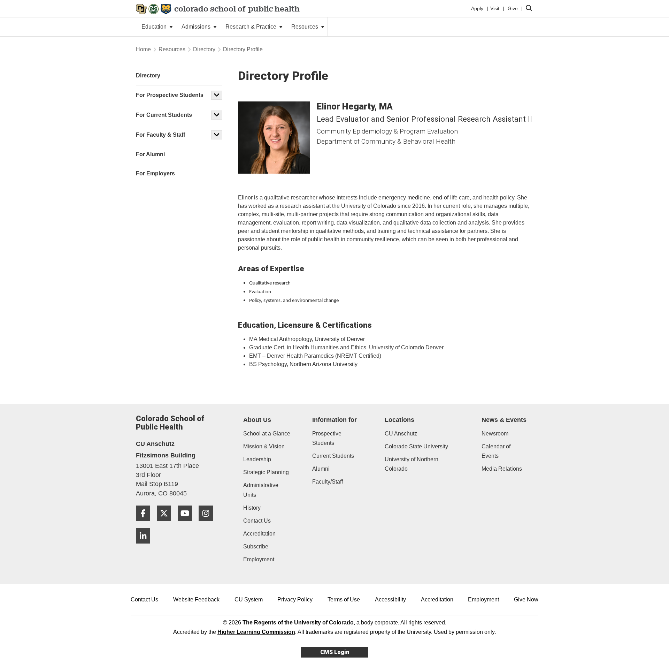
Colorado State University (416, 446)
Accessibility (390, 599)
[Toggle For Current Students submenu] (216, 115)
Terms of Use (344, 599)
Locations (399, 419)
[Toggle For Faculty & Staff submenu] (216, 134)
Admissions (197, 27)
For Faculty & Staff (160, 135)
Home (143, 49)
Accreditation (259, 534)
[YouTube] (187, 524)
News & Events (504, 419)
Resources (305, 27)
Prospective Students (326, 438)
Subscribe (255, 546)
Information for (334, 419)
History (252, 508)
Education (154, 27)
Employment (258, 559)
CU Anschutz (401, 434)
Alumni (321, 469)
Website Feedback (196, 599)
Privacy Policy (295, 599)
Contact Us (257, 521)
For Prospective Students (169, 95)
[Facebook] (145, 524)
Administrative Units (260, 490)
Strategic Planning (266, 472)
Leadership (257, 459)
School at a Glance (266, 434)
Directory (204, 49)
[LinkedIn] (145, 546)
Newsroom (495, 434)
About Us (257, 419)
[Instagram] (208, 524)
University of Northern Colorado (411, 464)
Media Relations (502, 469)
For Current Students (164, 115)
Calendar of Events (496, 451)
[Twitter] (166, 524)
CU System (248, 599)
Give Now (526, 599)
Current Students (333, 456)
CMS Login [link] (334, 652)
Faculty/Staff (327, 482)
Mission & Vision (264, 446)
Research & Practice (251, 27)
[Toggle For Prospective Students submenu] (216, 95)
